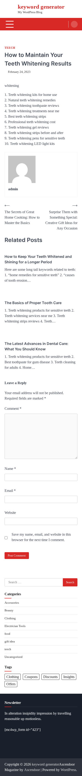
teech (10, 47)
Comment (13, 408)
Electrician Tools (15, 626)
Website (10, 513)
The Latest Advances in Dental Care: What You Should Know (36, 346)
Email (10, 491)
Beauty (9, 610)
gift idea (10, 641)
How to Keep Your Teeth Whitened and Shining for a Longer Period (38, 259)
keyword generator (41, 7)
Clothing (10, 618)
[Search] (74, 24)
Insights (68, 677)
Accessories (12, 602)
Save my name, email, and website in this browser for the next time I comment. (41, 537)
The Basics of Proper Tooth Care (33, 302)
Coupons (31, 677)
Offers (10, 684)
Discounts (50, 677)
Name (10, 469)
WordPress (68, 770)
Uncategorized (14, 657)
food (7, 633)
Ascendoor (32, 770)
